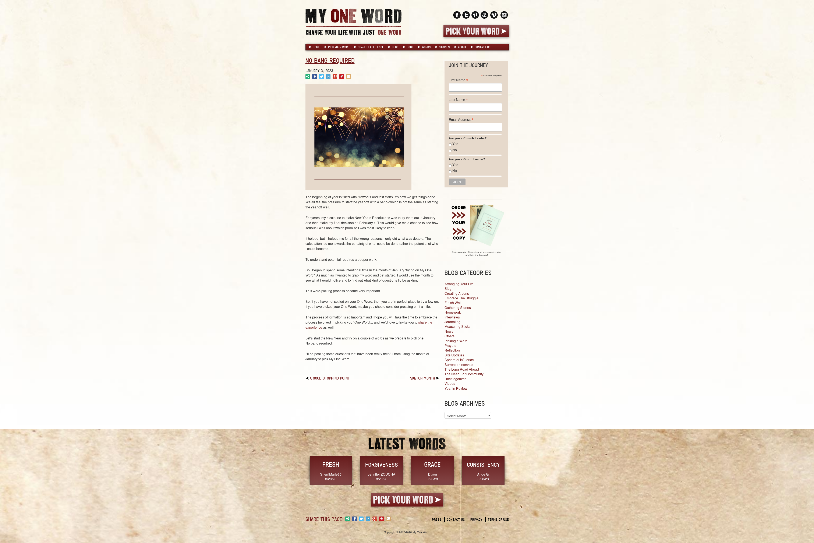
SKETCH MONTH (422, 378)
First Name (458, 80)
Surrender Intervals (459, 364)
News (449, 331)
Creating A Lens (457, 293)
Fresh (330, 464)
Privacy (476, 520)
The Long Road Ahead (462, 369)
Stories (444, 47)
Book (410, 47)
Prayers (450, 345)
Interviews (452, 317)
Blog (395, 47)
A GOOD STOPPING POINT (330, 378)
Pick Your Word (339, 47)
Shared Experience (371, 47)
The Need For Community (464, 373)
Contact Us (483, 47)
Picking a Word (456, 340)
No (454, 150)
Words (426, 47)
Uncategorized (456, 378)
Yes (455, 144)
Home (316, 47)
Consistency (483, 464)
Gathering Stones (458, 307)
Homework (453, 312)
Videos (450, 383)
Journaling (452, 321)
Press (436, 520)
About (462, 47)
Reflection (452, 350)
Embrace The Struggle (461, 298)
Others (449, 336)
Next (513, 470)
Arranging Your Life (459, 283)
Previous (301, 470)
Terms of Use (498, 520)
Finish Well (453, 302)
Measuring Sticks (457, 326)
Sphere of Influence (459, 359)
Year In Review (456, 388)
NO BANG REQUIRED (330, 60)
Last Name (458, 99)
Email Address (461, 119)
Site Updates (454, 355)
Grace (432, 464)
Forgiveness (381, 464)
